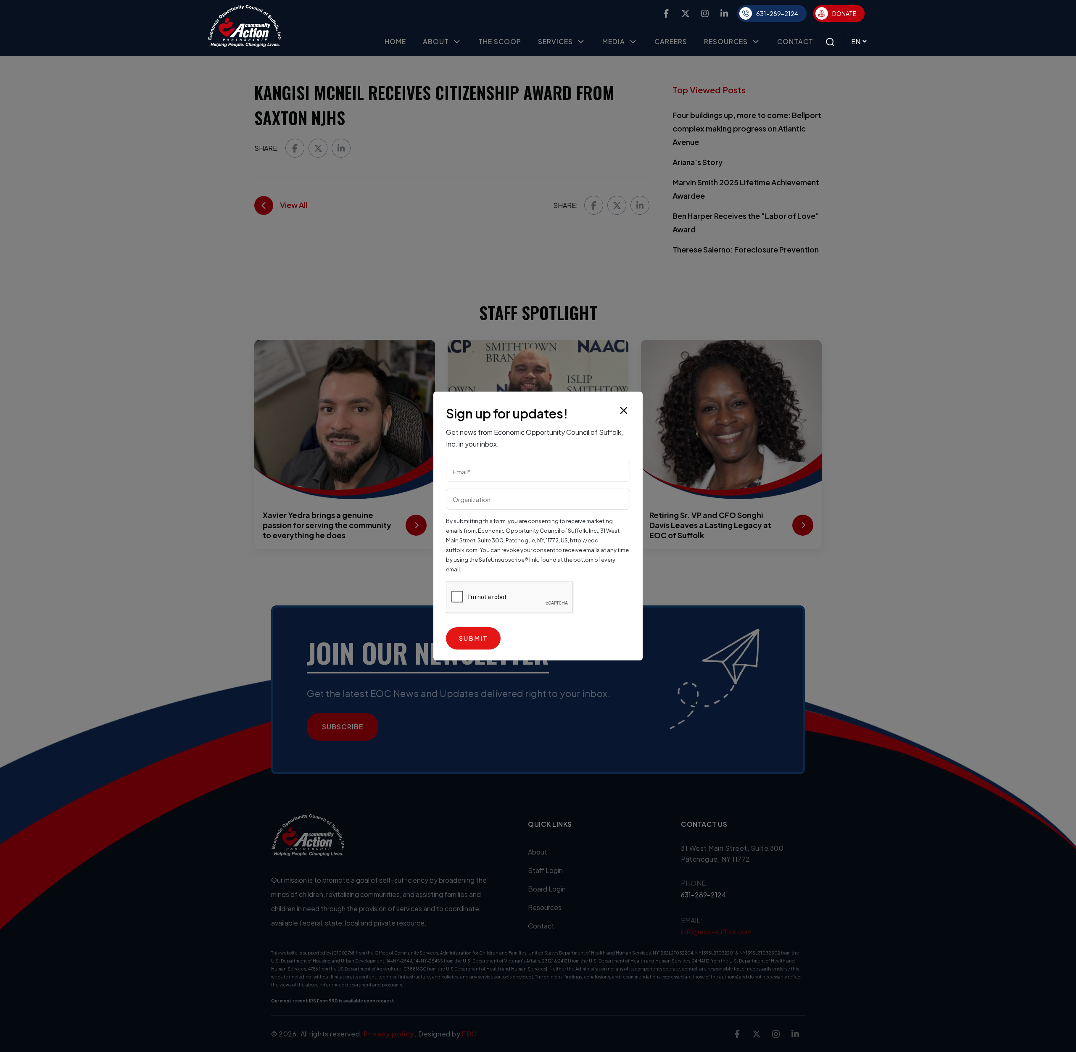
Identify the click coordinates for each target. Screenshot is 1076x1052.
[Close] (623, 410)
